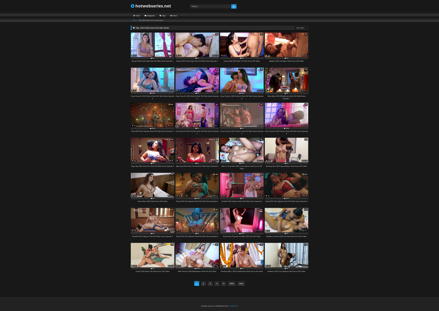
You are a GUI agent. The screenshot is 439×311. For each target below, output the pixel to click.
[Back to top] (431, 304)
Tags (163, 16)
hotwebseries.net (152, 6)
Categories (151, 16)
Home (137, 16)
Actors (174, 16)
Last (241, 283)
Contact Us (234, 306)
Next (232, 283)
